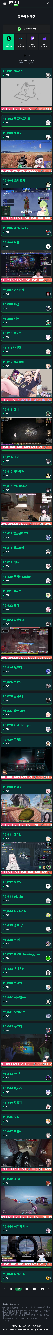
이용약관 (15, 1326)
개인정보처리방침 (24, 1326)
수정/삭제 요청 (36, 1326)
